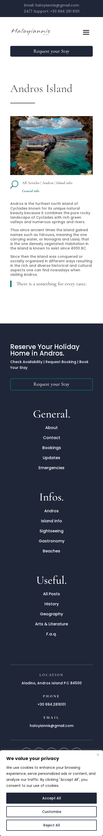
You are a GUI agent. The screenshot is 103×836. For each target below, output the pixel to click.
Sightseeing (52, 531)
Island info (64, 183)
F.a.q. (51, 634)
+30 (65, 11)
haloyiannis (32, 162)
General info (30, 191)
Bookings (51, 448)
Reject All (51, 825)
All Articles (31, 183)
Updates (51, 458)
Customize (51, 811)
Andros (48, 183)
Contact (51, 438)
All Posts (51, 594)
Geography (51, 614)
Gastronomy (51, 541)
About (51, 428)
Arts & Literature (51, 624)
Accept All (51, 798)
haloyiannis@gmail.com (57, 5)
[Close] (98, 754)
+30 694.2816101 (52, 704)
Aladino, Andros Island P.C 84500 (52, 683)
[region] (51, 793)
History (51, 604)
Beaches (51, 551)
